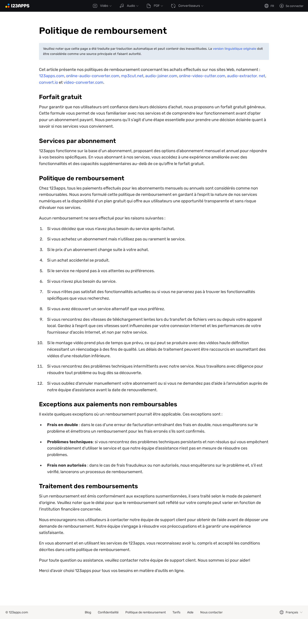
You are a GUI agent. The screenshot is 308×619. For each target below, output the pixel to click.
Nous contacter (211, 612)
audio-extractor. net (246, 75)
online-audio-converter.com (92, 75)
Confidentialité (108, 612)
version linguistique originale (234, 49)
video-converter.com (83, 82)
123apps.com (51, 75)
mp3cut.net (132, 75)
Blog (88, 612)
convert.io (48, 82)
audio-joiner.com (161, 75)
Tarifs (176, 612)
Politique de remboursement (145, 612)
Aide (190, 612)
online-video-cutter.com (202, 75)
